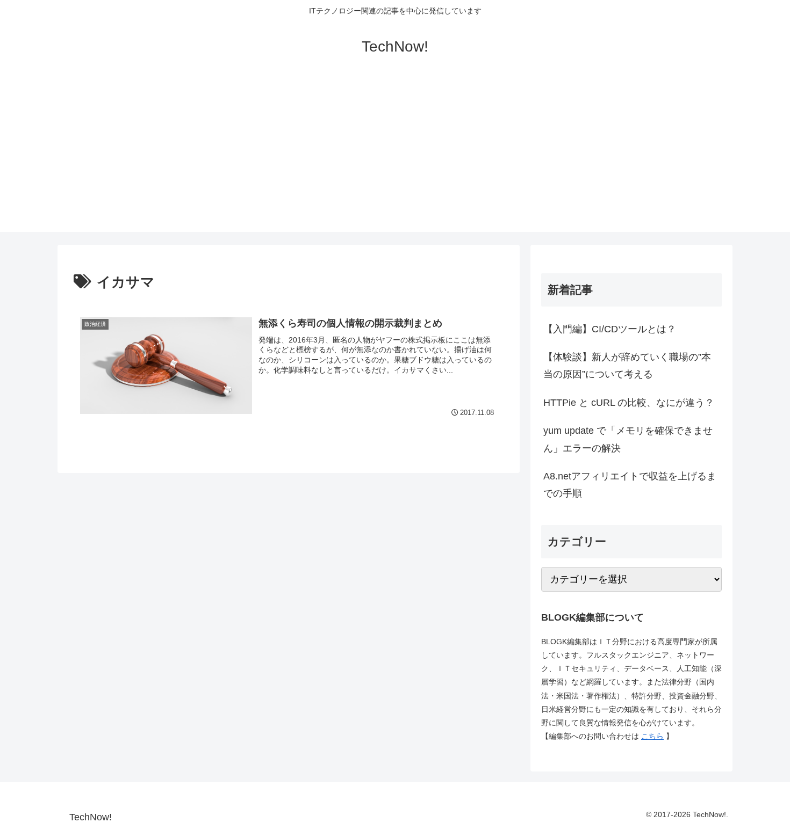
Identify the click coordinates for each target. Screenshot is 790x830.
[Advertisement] (395, 157)
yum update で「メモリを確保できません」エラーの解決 (628, 439)
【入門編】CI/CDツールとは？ (609, 329)
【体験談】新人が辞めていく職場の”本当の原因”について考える (627, 366)
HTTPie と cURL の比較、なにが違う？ (628, 402)
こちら (652, 736)
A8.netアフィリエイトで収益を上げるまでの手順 (629, 485)
